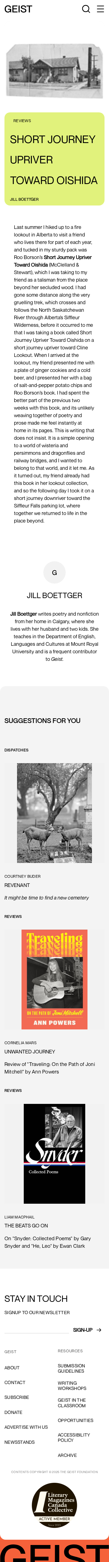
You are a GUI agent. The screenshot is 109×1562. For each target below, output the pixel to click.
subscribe (16, 1397)
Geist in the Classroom (72, 1402)
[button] (100, 8)
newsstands (19, 1442)
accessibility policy (74, 1437)
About (12, 1367)
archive (67, 1455)
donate (13, 1412)
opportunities (75, 1420)
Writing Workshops (72, 1385)
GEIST (10, 1352)
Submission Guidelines (71, 1368)
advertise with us (26, 1427)
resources (70, 1351)
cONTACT (14, 1382)
